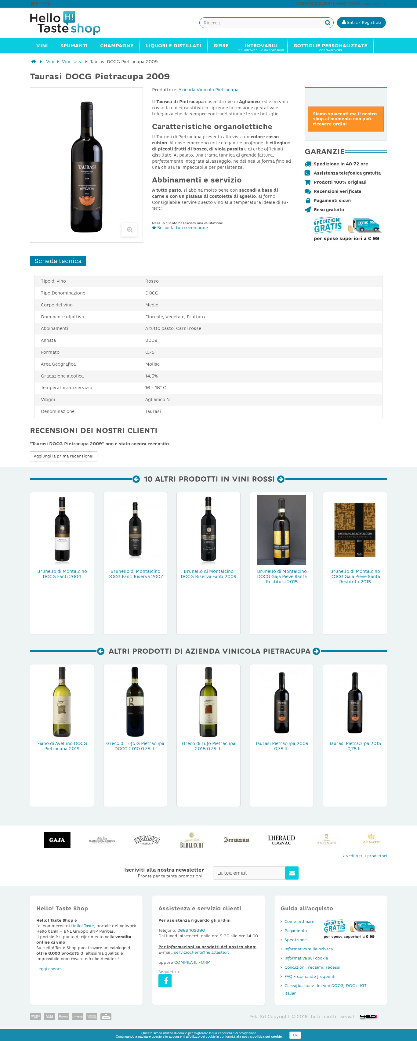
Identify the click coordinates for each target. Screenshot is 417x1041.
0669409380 (191, 930)
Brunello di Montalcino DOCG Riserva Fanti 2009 (209, 574)
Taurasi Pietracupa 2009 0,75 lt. (282, 746)
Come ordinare (299, 921)
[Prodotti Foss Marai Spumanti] (142, 840)
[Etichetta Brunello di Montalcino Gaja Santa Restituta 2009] (355, 529)
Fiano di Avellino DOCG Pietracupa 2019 (62, 746)
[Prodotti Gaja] (52, 840)
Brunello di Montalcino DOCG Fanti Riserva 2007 (135, 574)
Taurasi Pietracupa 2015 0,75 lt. (355, 746)
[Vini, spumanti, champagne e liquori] (33, 61)
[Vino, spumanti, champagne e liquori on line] (71, 23)
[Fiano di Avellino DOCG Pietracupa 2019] (62, 701)
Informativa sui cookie (306, 958)
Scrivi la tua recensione (182, 227)
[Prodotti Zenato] (366, 840)
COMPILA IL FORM (192, 962)
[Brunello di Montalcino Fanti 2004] (62, 529)
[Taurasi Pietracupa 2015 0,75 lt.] (355, 701)
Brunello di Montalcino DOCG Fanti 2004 (62, 574)
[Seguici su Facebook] (165, 981)
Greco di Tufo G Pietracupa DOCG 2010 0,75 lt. (135, 746)
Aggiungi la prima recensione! (63, 456)
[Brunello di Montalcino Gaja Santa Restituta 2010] (281, 529)
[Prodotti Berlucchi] (187, 840)
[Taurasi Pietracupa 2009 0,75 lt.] (281, 701)
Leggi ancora (49, 969)
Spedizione (296, 940)
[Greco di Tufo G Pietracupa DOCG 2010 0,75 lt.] (135, 701)
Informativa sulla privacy (309, 949)
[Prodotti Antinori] (321, 840)
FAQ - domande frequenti (310, 976)
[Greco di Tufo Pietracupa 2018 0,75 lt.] (208, 701)
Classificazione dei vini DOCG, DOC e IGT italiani (326, 989)
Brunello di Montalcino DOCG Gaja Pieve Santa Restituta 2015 (282, 576)
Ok (295, 1035)
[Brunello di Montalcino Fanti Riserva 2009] (208, 529)
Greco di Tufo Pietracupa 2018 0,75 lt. (208, 746)
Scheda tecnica (58, 261)
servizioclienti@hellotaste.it (78, 4)
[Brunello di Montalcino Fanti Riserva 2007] (135, 529)
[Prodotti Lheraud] (276, 840)
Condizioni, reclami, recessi (312, 967)
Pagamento (296, 930)
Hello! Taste (82, 926)
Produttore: (164, 89)
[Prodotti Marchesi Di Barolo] (97, 840)
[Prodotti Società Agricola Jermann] (232, 840)
